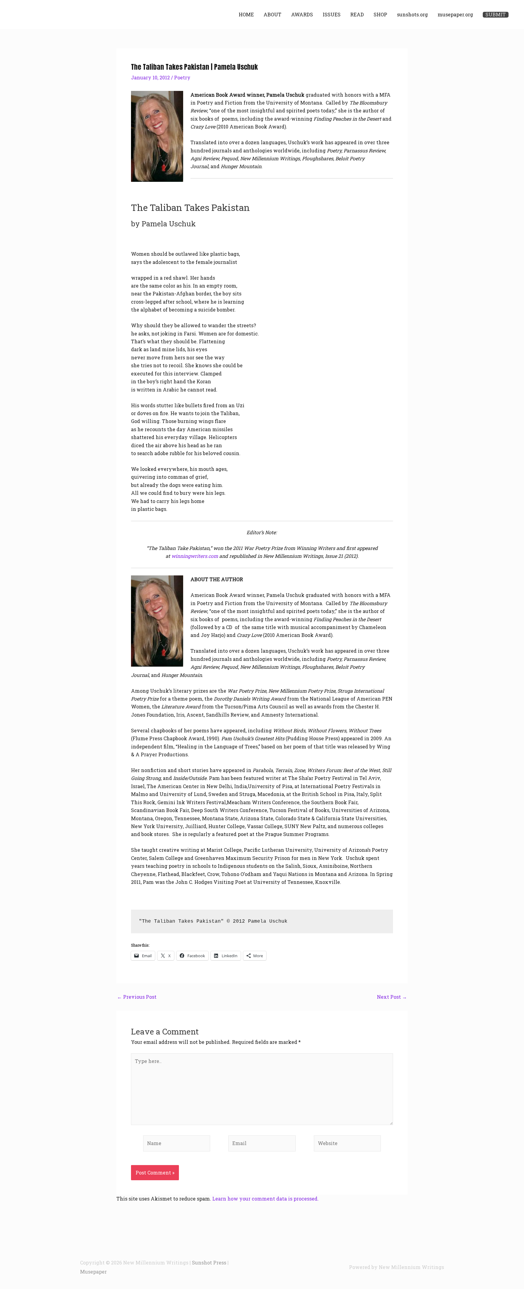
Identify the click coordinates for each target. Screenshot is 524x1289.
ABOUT (272, 14)
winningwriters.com (194, 556)
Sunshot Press (209, 1262)
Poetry (182, 77)
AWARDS (302, 14)
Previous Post (136, 996)
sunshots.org (412, 14)
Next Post (392, 996)
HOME (246, 14)
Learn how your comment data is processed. (265, 1198)
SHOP (380, 14)
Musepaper (93, 1271)
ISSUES (332, 14)
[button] (496, 15)
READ (357, 14)
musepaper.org (455, 14)
